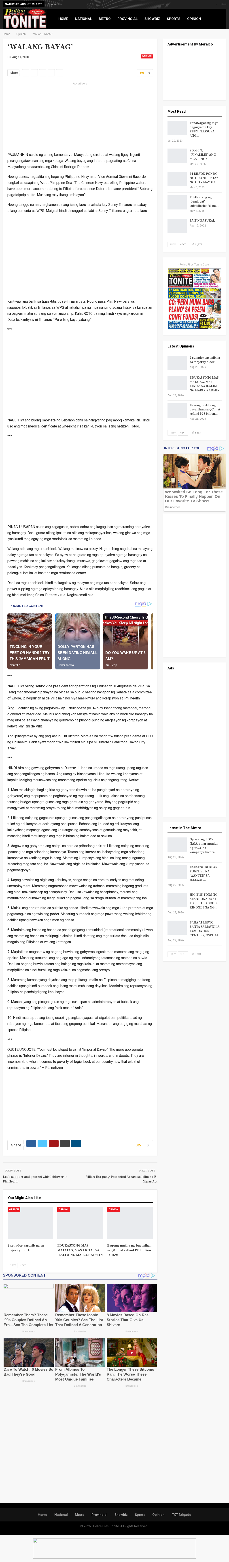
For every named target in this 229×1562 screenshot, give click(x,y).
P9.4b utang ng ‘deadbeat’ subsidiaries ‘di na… (204, 201)
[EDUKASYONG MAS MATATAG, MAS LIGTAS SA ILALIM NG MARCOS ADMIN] (80, 1223)
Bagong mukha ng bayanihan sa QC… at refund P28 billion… (205, 409)
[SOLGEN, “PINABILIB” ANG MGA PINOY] (177, 156)
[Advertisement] (80, 117)
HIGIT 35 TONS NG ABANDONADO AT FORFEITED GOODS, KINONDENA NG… (204, 901)
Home (42, 1515)
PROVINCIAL (127, 19)
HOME (63, 19)
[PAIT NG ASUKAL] (177, 226)
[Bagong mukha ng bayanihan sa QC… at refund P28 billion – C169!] (130, 1223)
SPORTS (173, 19)
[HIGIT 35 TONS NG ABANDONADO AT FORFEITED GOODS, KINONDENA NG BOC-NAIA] (177, 900)
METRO (105, 19)
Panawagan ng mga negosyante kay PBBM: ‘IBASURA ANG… (204, 129)
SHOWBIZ (152, 19)
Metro (79, 1515)
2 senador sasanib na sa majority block (205, 360)
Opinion (147, 56)
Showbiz (121, 1515)
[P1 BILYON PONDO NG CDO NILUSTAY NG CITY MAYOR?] (177, 179)
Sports (140, 1515)
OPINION (194, 19)
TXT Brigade (181, 1515)
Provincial (99, 1515)
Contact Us (55, 4)
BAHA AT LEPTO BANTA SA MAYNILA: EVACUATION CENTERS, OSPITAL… (206, 929)
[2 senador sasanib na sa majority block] (30, 1223)
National (61, 1515)
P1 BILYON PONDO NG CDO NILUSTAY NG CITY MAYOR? (204, 178)
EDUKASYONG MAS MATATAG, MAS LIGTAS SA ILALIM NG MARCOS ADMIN (205, 384)
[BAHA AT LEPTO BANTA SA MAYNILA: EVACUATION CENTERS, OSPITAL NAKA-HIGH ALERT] (177, 928)
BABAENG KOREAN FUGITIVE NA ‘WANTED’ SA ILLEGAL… (204, 873)
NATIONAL (83, 19)
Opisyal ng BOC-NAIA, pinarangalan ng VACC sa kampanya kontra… (204, 845)
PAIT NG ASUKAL (202, 221)
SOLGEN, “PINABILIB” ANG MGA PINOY (203, 155)
